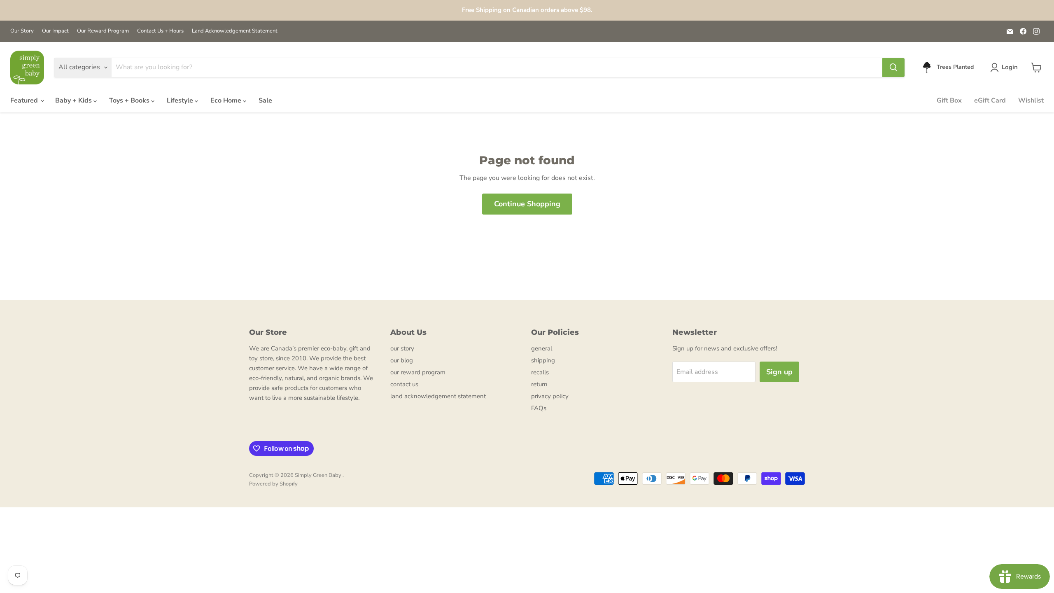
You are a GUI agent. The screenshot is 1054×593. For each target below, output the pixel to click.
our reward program (417, 372)
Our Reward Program (103, 31)
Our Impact (55, 31)
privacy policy (550, 396)
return (539, 384)
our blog (401, 360)
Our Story (22, 31)
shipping (543, 360)
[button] (1005, 67)
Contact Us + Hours (160, 31)
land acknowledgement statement (438, 396)
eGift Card (990, 100)
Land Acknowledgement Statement (234, 31)
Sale (265, 100)
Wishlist (1031, 100)
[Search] (893, 67)
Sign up (779, 372)
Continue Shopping (527, 204)
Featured (25, 100)
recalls (540, 372)
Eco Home (226, 100)
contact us (404, 384)
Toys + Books (130, 100)
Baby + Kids (74, 100)
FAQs (538, 408)
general (541, 348)
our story (402, 348)
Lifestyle (181, 100)
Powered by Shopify (273, 484)
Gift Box (949, 100)
